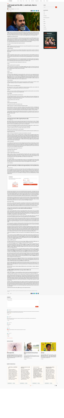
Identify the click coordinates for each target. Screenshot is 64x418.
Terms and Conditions (31, 182)
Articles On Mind (10, 341)
